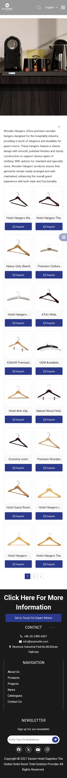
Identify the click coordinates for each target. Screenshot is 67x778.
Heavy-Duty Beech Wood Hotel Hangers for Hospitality (18, 266)
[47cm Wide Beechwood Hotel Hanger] (49, 296)
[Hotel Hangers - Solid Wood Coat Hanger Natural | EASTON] (18, 537)
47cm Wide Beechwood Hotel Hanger (48, 315)
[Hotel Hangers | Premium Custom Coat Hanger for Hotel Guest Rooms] (49, 489)
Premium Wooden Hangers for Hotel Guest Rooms (48, 459)
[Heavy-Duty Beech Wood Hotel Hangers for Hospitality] (18, 248)
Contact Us (15, 701)
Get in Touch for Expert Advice (33, 618)
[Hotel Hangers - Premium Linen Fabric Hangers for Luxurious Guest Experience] (18, 296)
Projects (13, 684)
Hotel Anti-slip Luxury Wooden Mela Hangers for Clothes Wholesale (18, 411)
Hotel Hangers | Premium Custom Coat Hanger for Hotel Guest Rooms (49, 508)
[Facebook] (19, 749)
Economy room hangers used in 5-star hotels (18, 459)
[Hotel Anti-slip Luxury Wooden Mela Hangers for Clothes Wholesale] (18, 393)
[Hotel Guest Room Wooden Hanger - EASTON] (18, 489)
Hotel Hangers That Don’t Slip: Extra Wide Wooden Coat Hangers (48, 218)
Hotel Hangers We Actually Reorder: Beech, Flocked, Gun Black (18, 218)
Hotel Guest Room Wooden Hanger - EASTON (18, 508)
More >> (54, 627)
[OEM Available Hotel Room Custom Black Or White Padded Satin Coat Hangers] (49, 345)
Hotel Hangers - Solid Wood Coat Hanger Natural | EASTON (18, 556)
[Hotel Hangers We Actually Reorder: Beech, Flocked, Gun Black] (18, 200)
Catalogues (15, 695)
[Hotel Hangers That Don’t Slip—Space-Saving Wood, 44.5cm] (49, 537)
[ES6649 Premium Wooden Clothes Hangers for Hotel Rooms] (18, 345)
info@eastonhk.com (35, 641)
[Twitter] (28, 749)
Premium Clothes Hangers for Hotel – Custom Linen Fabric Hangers (49, 266)
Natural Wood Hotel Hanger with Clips (49, 411)
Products (14, 678)
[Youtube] (38, 749)
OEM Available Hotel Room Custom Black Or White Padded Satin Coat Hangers (49, 363)
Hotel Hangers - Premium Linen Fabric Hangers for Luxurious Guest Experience (18, 315)
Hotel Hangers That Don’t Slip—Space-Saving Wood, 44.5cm (48, 556)
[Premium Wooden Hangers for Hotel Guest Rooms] (49, 441)
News (11, 690)
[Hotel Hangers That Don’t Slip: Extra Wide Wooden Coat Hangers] (49, 200)
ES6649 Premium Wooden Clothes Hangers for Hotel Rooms (18, 363)
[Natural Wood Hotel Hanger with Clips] (49, 393)
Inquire (20, 226)
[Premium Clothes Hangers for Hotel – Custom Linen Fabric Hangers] (49, 248)
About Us (14, 672)
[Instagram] (47, 749)
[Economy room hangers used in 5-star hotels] (18, 441)
